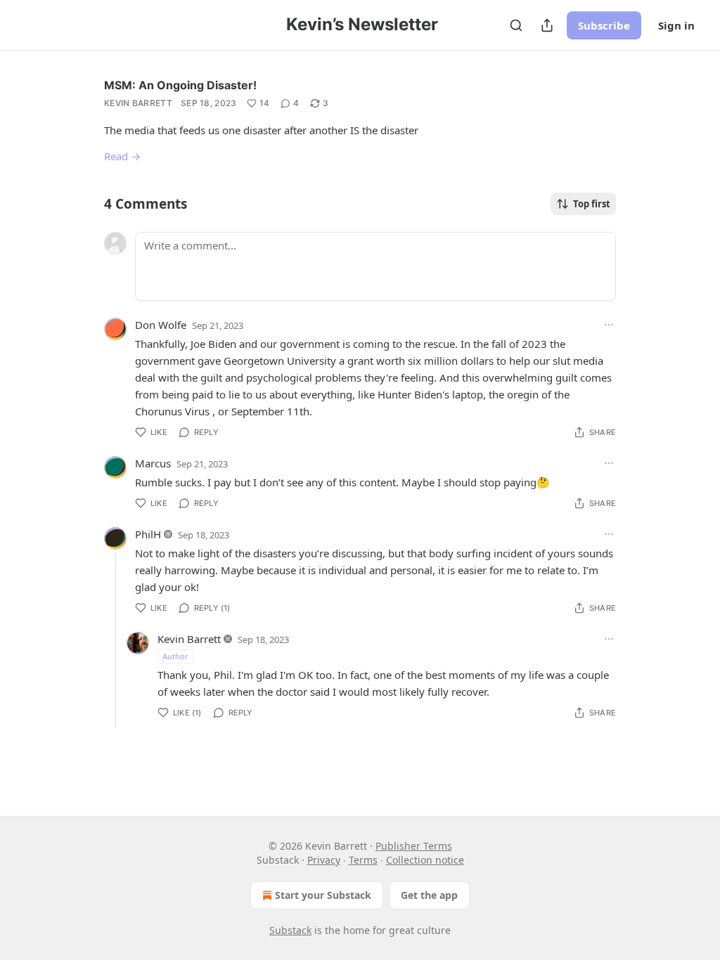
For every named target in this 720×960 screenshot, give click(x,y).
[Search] (516, 25)
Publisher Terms (413, 845)
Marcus (153, 463)
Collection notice (425, 860)
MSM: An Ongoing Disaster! (180, 85)
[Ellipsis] (609, 324)
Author (175, 656)
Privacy (323, 860)
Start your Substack (323, 895)
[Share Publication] (547, 25)
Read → (122, 156)
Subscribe (604, 25)
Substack (290, 930)
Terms (363, 860)
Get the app (429, 895)
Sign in (676, 25)
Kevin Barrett (138, 103)
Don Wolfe (160, 325)
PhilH (148, 534)
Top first (591, 203)
